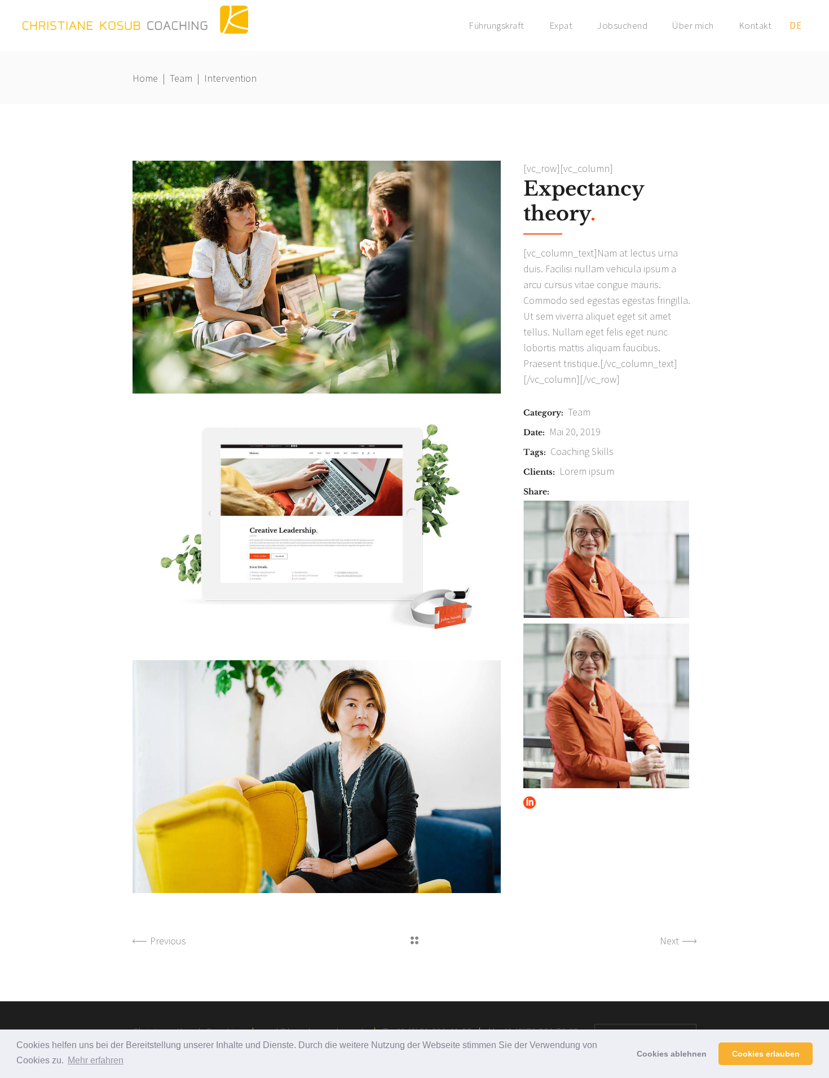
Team (181, 78)
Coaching (569, 451)
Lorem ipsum (586, 471)
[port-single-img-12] (317, 277)
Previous (168, 940)
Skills (603, 451)
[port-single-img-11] (317, 526)
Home (145, 78)
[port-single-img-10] (317, 776)
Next (669, 940)
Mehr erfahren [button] (96, 1060)
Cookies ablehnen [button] (672, 1053)
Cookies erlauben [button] (766, 1053)
